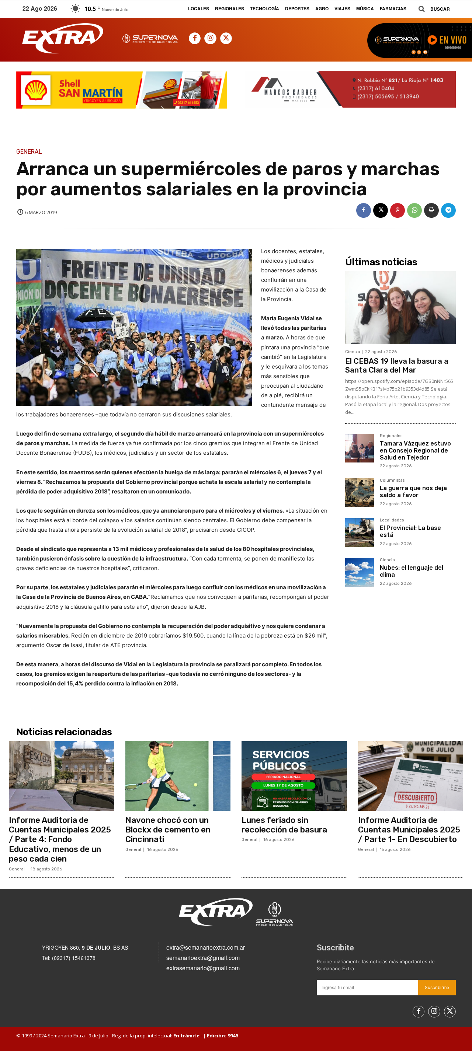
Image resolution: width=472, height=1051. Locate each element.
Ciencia (352, 352)
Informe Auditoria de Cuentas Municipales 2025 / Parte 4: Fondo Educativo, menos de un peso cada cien (60, 839)
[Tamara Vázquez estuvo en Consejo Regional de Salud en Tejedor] (359, 448)
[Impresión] (431, 210)
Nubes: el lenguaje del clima (411, 571)
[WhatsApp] (414, 210)
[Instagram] (210, 38)
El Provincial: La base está (410, 531)
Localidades (392, 520)
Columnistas (392, 480)
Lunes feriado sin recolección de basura (284, 825)
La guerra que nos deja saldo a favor (413, 492)
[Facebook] (195, 38)
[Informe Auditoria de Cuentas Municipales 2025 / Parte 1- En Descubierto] (411, 775)
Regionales (391, 436)
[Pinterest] (397, 210)
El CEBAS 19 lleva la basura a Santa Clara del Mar (396, 365)
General (29, 152)
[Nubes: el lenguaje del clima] (359, 572)
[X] (226, 38)
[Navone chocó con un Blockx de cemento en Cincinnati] (178, 775)
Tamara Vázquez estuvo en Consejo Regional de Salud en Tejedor (415, 450)
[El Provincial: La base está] (359, 532)
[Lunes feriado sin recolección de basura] (294, 775)
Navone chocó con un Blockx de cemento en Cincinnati (168, 830)
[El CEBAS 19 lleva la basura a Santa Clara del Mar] (400, 307)
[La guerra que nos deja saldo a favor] (359, 492)
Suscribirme (437, 987)
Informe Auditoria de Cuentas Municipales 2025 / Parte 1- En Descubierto (409, 830)
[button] (431, 9)
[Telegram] (448, 210)
